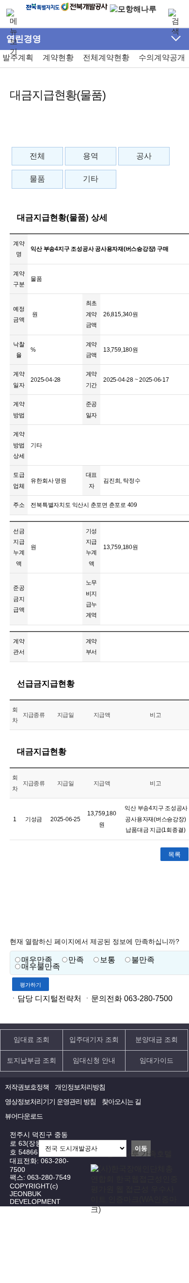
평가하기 (30, 985)
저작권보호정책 (27, 1087)
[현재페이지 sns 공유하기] (161, 131)
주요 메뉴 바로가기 (94, 25)
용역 (90, 156)
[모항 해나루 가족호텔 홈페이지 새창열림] (131, 1154)
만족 (76, 960)
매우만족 (36, 960)
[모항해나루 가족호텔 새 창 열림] (133, 9)
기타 (90, 179)
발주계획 (17, 57)
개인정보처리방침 (80, 1087)
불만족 (143, 960)
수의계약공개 (162, 57)
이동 (141, 1148)
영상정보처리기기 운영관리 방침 (50, 1101)
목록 (174, 854)
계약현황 (58, 57)
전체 (37, 156)
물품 (37, 179)
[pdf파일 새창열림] (135, 1209)
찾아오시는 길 (121, 1101)
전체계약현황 (106, 57)
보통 (107, 960)
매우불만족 (40, 966)
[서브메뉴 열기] (176, 38)
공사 (144, 156)
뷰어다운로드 (24, 1116)
